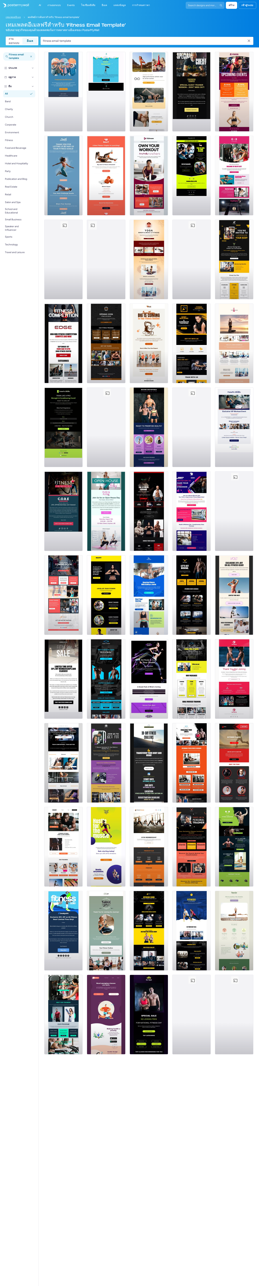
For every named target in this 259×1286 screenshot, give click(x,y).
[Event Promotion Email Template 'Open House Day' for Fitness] (106, 511)
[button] (32, 68)
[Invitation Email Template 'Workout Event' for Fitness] (234, 427)
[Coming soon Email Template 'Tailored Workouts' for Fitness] (106, 175)
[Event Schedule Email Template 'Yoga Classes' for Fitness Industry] (234, 343)
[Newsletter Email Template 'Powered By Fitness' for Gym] (106, 595)
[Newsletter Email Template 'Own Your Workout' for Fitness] (149, 175)
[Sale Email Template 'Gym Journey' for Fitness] (63, 679)
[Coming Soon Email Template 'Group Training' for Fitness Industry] (63, 595)
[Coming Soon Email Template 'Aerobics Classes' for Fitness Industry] (106, 343)
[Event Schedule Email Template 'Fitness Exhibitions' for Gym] (191, 930)
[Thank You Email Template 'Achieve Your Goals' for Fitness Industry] (191, 1014)
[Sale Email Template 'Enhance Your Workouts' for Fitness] (63, 511)
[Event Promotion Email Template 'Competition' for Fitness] (63, 343)
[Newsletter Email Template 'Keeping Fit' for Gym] (106, 679)
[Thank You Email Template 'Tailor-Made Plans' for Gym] (234, 679)
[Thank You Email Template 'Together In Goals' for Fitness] (63, 175)
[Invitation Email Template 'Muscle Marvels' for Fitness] (191, 511)
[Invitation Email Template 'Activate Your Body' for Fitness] (234, 259)
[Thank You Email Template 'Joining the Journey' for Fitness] (106, 930)
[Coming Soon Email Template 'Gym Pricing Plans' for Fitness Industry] (149, 511)
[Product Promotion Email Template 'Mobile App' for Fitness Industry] (106, 1014)
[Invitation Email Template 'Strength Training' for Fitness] (63, 427)
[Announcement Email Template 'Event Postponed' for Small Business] (106, 91)
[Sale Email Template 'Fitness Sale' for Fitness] (234, 595)
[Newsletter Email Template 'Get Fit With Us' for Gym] (191, 343)
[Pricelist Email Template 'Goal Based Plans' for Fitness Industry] (191, 679)
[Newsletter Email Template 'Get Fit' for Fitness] (191, 175)
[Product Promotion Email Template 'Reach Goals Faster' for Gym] (106, 847)
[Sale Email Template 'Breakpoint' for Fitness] (63, 930)
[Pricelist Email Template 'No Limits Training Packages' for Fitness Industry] (234, 511)
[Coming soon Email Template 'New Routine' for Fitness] (149, 343)
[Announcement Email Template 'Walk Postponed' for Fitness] (63, 91)
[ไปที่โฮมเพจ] (14, 5)
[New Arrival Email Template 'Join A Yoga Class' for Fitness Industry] (234, 930)
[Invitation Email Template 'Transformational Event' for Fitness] (191, 847)
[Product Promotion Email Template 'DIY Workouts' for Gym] (234, 847)
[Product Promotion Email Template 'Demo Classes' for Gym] (63, 847)
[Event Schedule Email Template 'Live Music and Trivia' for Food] (106, 427)
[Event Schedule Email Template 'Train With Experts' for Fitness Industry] (191, 763)
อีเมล (30, 40)
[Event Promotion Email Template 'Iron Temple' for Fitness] (191, 91)
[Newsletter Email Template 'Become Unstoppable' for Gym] (149, 427)
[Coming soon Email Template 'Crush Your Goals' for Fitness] (149, 679)
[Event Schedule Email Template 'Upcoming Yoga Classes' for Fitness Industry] (149, 259)
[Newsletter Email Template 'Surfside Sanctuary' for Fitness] (234, 1014)
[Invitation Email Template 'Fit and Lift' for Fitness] (63, 259)
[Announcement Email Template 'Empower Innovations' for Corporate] (106, 259)
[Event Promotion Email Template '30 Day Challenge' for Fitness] (149, 763)
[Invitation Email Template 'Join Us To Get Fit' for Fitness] (106, 763)
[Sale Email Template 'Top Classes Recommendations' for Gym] (149, 1014)
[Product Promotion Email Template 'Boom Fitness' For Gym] (149, 595)
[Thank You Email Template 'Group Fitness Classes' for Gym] (191, 427)
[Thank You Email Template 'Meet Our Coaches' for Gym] (234, 175)
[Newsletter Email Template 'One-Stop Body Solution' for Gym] (234, 763)
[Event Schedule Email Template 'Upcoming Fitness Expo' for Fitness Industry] (191, 595)
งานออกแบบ (14, 40)
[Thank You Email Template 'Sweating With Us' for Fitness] (191, 259)
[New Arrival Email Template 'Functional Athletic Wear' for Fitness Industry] (149, 91)
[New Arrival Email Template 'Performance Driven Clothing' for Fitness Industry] (63, 763)
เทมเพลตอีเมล (13, 17)
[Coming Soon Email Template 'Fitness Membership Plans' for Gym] (63, 1014)
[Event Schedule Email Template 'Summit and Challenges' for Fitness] (234, 91)
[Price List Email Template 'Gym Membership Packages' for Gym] (149, 847)
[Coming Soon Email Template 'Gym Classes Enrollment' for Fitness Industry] (149, 930)
